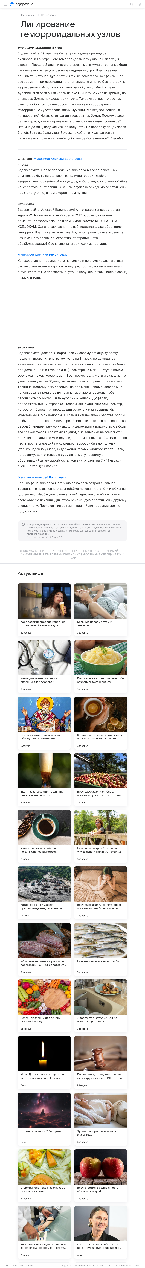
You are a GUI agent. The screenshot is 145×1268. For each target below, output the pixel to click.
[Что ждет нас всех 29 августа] (44, 1119)
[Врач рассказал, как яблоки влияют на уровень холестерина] (100, 779)
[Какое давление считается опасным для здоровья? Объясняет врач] (44, 666)
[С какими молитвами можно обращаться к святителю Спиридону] (44, 723)
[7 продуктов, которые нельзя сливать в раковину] (100, 1005)
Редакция (67, 1265)
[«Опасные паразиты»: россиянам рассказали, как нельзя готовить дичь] (44, 949)
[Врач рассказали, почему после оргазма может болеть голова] (100, 892)
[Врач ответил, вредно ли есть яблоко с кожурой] (100, 1175)
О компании (17, 1265)
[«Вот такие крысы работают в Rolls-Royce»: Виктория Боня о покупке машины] (100, 1232)
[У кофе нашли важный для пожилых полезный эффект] (44, 836)
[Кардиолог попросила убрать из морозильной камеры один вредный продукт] (44, 609)
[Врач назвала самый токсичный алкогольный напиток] (44, 779)
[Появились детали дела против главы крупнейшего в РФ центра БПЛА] (100, 1062)
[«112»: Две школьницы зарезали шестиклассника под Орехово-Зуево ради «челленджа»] (44, 1062)
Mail (6, 1265)
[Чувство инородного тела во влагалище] (100, 1119)
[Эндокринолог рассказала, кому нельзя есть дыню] (44, 1175)
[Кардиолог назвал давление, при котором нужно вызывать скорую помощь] (44, 1232)
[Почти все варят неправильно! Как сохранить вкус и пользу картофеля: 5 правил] (100, 666)
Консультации (28, 15)
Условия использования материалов (93, 1265)
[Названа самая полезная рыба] (100, 949)
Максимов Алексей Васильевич (58, 159)
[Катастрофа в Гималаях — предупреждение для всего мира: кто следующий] (44, 892)
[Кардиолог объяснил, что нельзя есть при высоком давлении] (100, 723)
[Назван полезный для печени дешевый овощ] (44, 1005)
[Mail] (12, 4)
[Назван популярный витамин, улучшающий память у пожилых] (100, 836)
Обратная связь (123, 1265)
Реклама (30, 1265)
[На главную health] (24, 4)
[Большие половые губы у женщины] (100, 609)
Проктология (48, 15)
